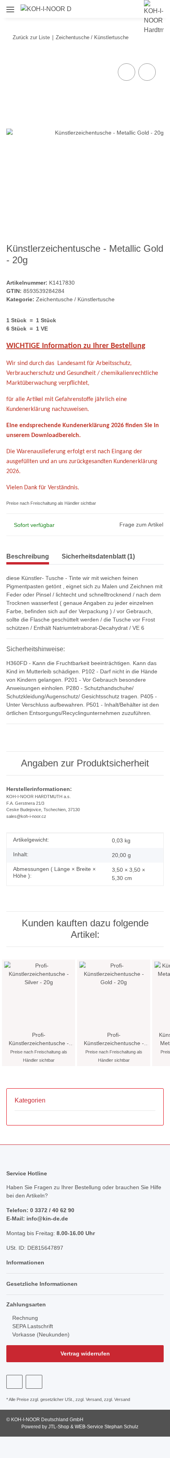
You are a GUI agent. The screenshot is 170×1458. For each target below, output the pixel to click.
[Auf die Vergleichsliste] (126, 72)
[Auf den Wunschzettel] (147, 72)
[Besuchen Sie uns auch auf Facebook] (14, 1382)
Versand (94, 1399)
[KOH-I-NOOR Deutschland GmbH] (46, 9)
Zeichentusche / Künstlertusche (75, 299)
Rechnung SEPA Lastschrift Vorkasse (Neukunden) (40, 1326)
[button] (94, 9)
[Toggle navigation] (10, 6)
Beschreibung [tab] (27, 556)
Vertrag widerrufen (85, 1353)
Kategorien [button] (30, 1100)
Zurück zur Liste (31, 37)
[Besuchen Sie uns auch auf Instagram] (34, 1382)
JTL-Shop (59, 1426)
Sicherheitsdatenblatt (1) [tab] (98, 556)
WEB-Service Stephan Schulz (106, 1426)
